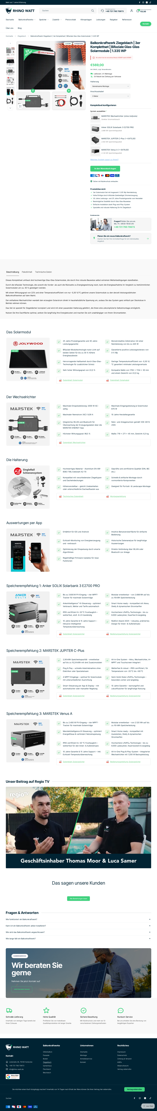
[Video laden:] (78, 827)
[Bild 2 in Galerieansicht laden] (10, 61)
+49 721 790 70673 (124, 227)
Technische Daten (43, 272)
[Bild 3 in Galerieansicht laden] (10, 71)
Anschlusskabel (97, 91)
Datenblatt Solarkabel (119, 380)
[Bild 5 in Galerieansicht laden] (10, 91)
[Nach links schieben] (10, 43)
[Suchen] (92, 10)
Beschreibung (12, 272)
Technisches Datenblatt (73, 496)
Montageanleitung (118, 496)
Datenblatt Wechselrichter (74, 442)
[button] (143, 10)
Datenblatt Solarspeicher (74, 634)
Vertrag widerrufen (134, 1089)
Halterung (94, 81)
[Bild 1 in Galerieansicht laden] (10, 51)
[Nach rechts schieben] (10, 108)
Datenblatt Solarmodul (73, 380)
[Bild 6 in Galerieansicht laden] (10, 100)
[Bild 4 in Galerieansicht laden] (10, 81)
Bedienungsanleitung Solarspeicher (125, 634)
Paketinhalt (27, 272)
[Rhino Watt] (17, 1049)
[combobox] (68, 11)
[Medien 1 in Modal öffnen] (51, 75)
